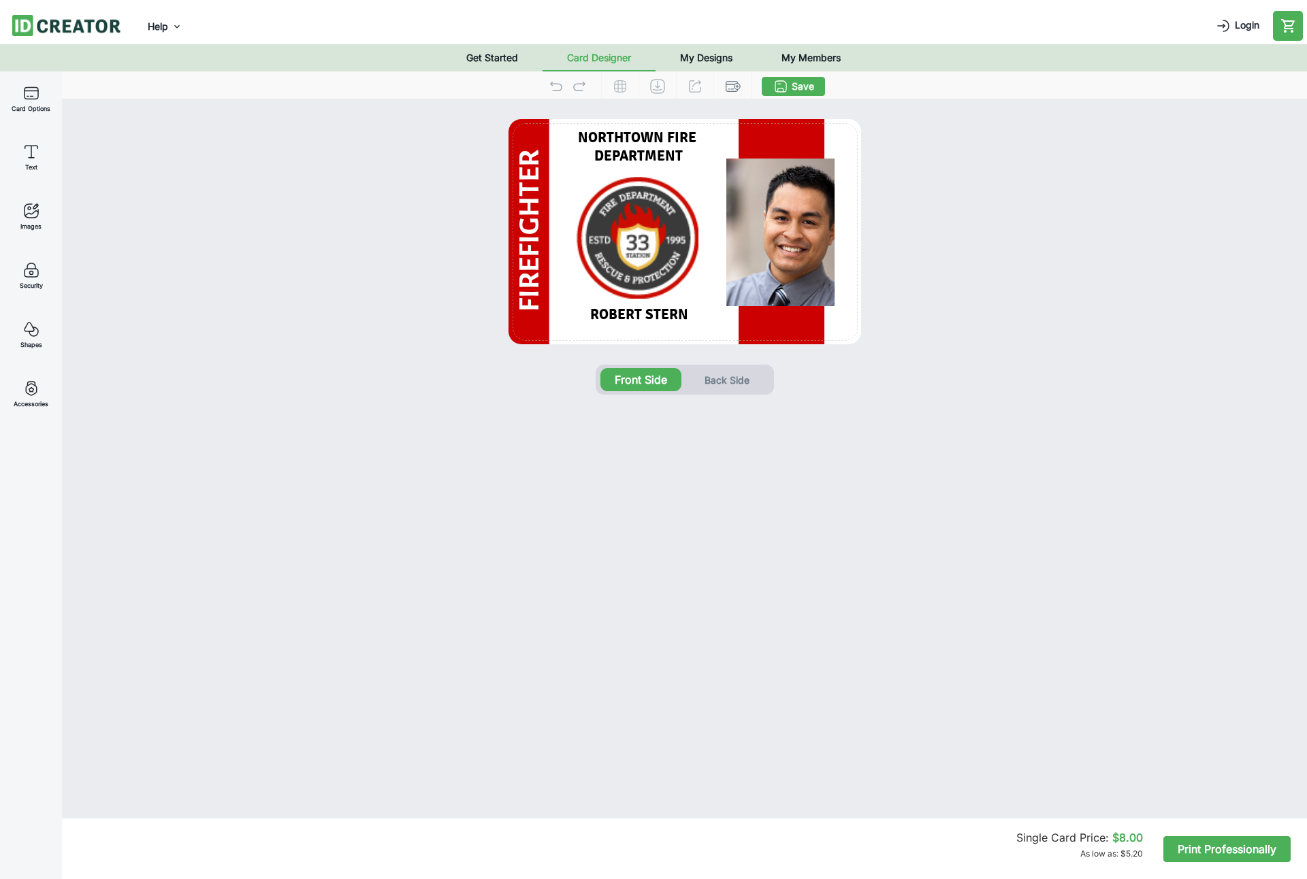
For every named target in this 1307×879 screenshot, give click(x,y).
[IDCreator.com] (66, 24)
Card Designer (599, 57)
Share (695, 86)
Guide (620, 86)
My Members (811, 57)
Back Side (727, 380)
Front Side (641, 379)
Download (657, 86)
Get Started (492, 57)
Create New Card (732, 86)
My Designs (706, 57)
